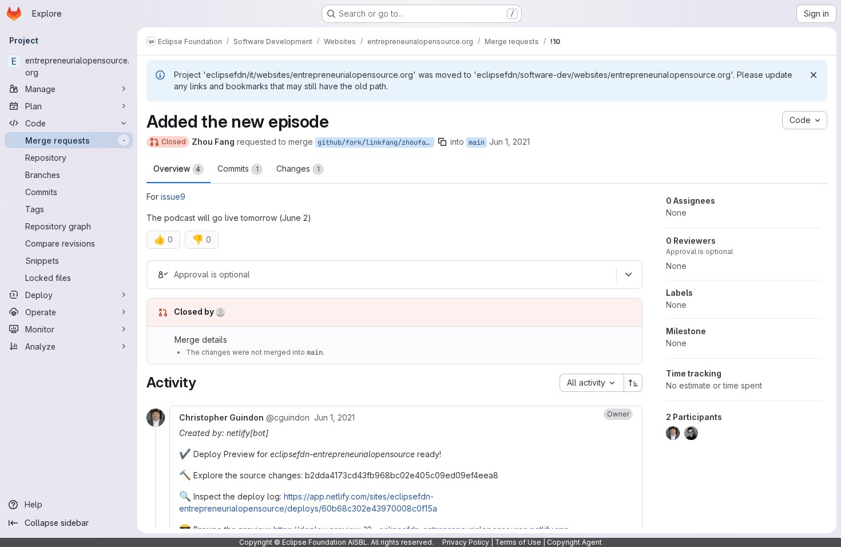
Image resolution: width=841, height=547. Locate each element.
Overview (176, 168)
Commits (238, 168)
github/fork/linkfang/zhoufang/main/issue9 (376, 142)
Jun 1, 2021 (509, 141)
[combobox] (592, 383)
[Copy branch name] (442, 142)
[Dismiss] (813, 75)
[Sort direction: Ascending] (633, 383)
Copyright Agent (574, 542)
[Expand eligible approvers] (628, 275)
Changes (298, 168)
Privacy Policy (465, 542)
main (477, 142)
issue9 (173, 196)
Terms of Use (518, 542)
